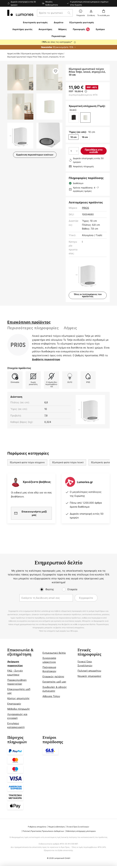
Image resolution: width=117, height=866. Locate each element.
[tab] (29, 322)
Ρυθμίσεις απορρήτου (37, 826)
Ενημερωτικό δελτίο (54, 653)
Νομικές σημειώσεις (89, 676)
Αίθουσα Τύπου (51, 696)
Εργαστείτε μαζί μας (54, 681)
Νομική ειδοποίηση (56, 826)
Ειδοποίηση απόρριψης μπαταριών (81, 831)
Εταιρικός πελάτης (53, 676)
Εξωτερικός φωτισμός (31, 53)
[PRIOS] (18, 345)
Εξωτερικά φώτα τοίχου (52, 53)
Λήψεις (70, 328)
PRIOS (85, 208)
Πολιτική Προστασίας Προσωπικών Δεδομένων (43, 831)
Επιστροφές (14, 703)
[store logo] (20, 13)
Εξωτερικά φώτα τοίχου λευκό (67, 462)
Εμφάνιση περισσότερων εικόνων (34, 154)
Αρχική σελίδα (13, 53)
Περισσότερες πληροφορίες (33, 328)
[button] (20, 106)
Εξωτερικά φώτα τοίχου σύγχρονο (27, 462)
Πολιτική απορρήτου (89, 670)
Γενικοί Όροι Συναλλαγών (78, 826)
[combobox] (55, 12)
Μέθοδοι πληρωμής (18, 709)
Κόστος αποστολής (18, 698)
